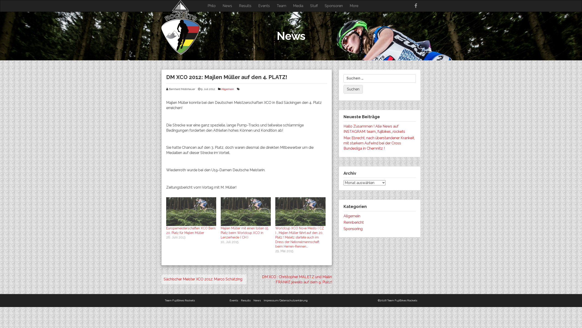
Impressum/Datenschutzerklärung (286, 300)
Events (264, 6)
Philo (212, 6)
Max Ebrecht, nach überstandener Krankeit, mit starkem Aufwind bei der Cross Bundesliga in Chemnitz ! (379, 143)
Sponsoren (334, 6)
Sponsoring (353, 229)
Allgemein (227, 89)
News (227, 6)
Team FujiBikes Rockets (180, 300)
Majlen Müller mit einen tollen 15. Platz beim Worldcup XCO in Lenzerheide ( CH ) (245, 232)
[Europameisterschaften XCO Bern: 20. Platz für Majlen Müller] (191, 211)
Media (298, 6)
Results (245, 6)
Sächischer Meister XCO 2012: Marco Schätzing (203, 279)
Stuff (314, 6)
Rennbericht (354, 222)
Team (281, 6)
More (354, 6)
